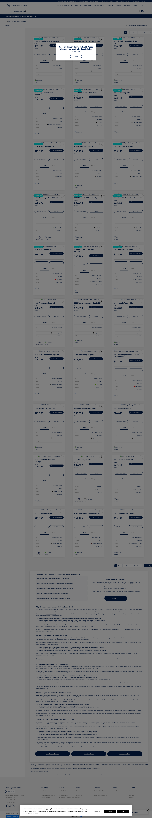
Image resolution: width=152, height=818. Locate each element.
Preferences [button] (35, 813)
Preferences (97, 811)
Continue (76, 56)
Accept (123, 811)
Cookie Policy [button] (69, 811)
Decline (110, 811)
